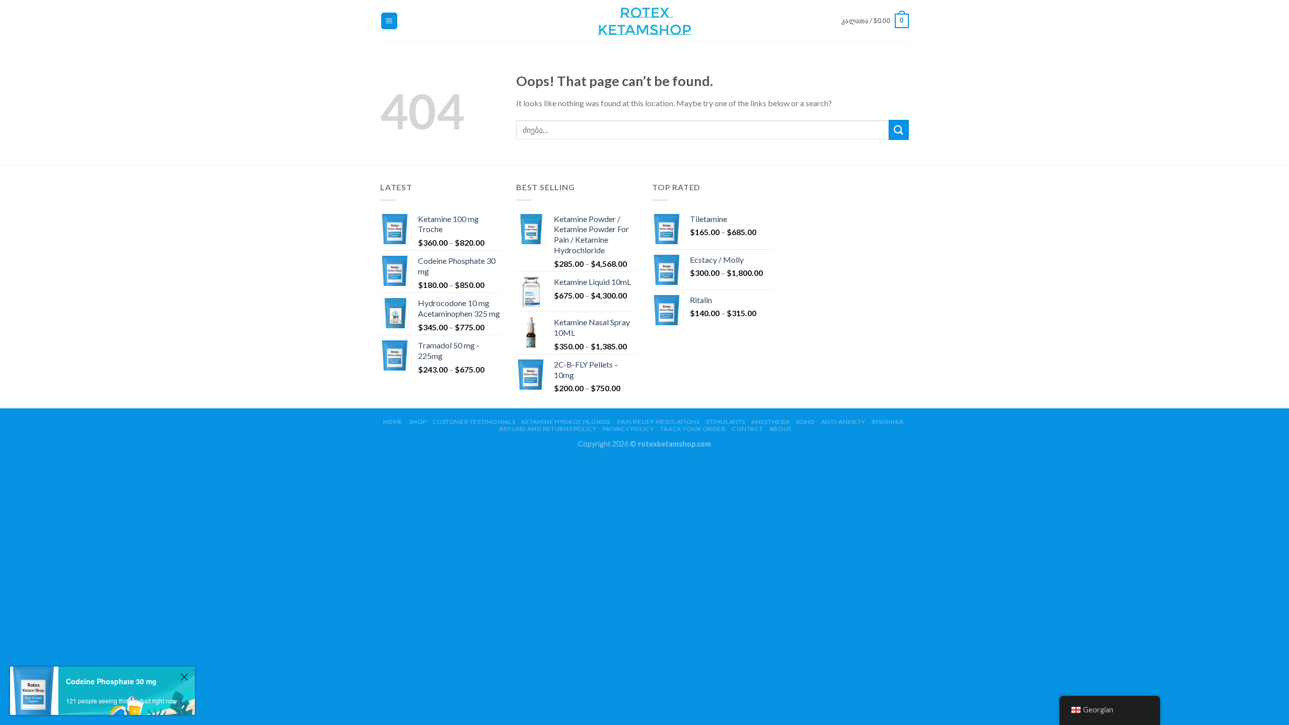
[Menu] (389, 21)
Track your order (693, 428)
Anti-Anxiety (843, 421)
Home (393, 421)
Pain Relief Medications (658, 421)
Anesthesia (770, 421)
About (780, 428)
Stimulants (725, 421)
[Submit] (899, 129)
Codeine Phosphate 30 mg (111, 681)
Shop (417, 421)
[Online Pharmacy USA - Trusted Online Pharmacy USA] (644, 21)
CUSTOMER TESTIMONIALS (474, 421)
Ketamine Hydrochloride (566, 421)
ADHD (805, 421)
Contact (747, 428)
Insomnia (888, 421)
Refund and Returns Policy (547, 428)
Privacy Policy (628, 428)
